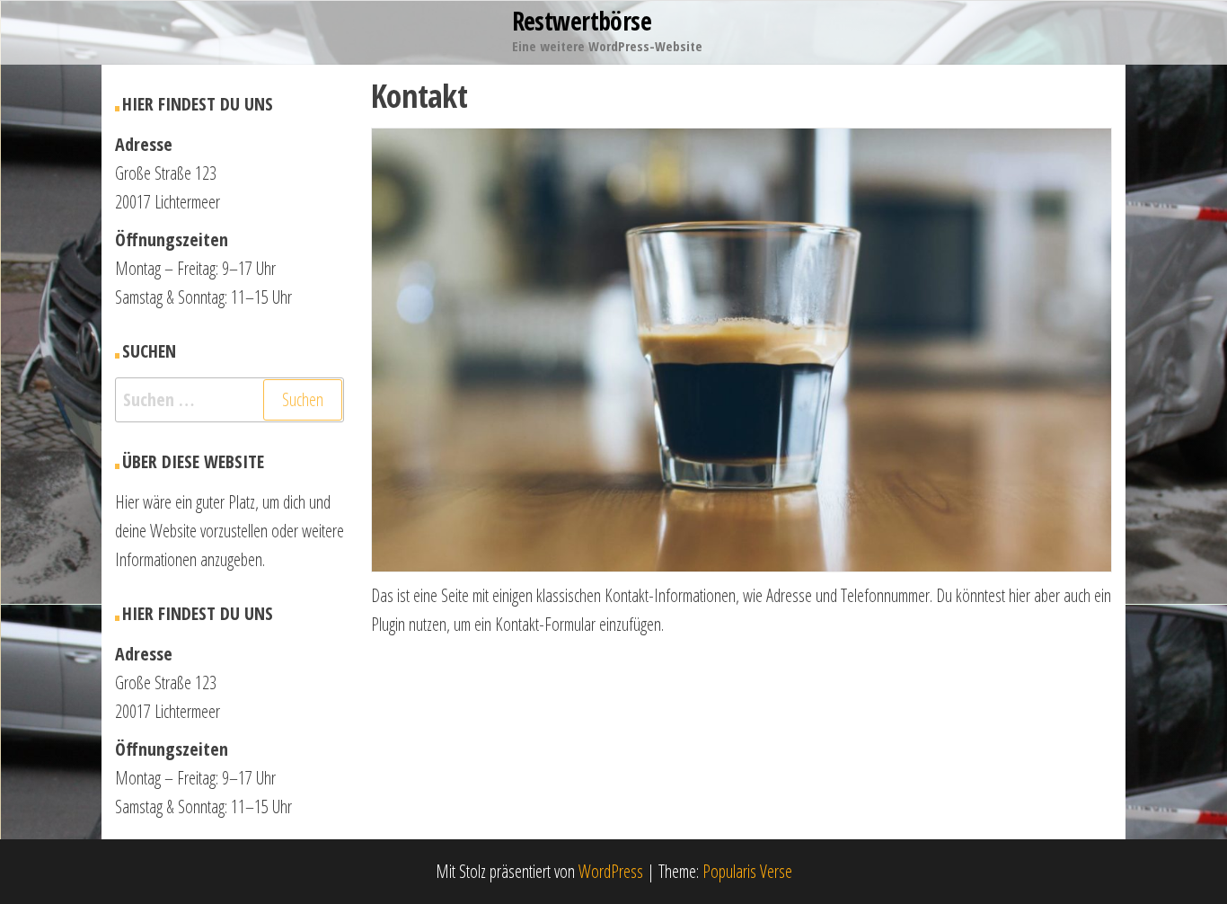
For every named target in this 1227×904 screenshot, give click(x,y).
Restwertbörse (582, 21)
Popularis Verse (747, 871)
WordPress (610, 871)
